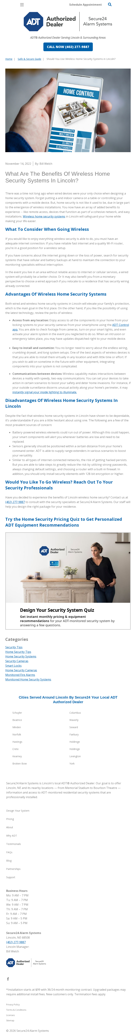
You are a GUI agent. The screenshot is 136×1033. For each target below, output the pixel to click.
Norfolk (16, 734)
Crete (15, 749)
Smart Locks (13, 666)
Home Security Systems (20, 656)
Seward (73, 727)
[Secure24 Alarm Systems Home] (68, 21)
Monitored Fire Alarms (20, 675)
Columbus (75, 712)
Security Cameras (16, 661)
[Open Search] (110, 4)
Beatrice (17, 720)
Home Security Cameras (21, 670)
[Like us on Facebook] (8, 980)
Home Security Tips (18, 652)
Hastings (17, 741)
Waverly (73, 720)
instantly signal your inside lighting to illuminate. (44, 392)
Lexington (75, 756)
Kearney (17, 756)
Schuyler (17, 712)
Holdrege (74, 741)
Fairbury (74, 734)
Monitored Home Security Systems (28, 679)
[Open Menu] (22, 5)
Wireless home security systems (44, 216)
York (72, 763)
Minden (16, 727)
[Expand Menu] (38, 33)
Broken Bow (19, 763)
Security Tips (13, 647)
